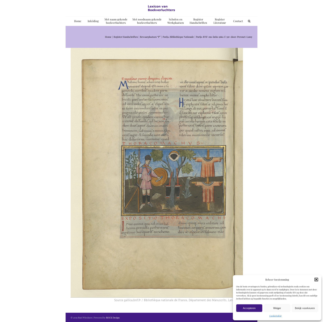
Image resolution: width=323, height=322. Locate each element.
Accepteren (249, 308)
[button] (316, 279)
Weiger (277, 308)
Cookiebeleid (275, 315)
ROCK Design (113, 317)
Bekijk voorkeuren (305, 308)
